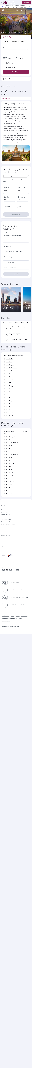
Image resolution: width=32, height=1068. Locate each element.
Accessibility (24, 616)
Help (2, 546)
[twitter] (7, 570)
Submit (16, 274)
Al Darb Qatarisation (6, 519)
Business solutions (5, 535)
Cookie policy (5, 616)
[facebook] (3, 570)
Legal (12, 616)
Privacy (17, 616)
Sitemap (21, 618)
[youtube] (14, 570)
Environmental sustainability (8, 524)
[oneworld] (6, 10)
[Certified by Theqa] (7, 556)
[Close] (1, 2)
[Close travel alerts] (29, 6)
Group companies (5, 530)
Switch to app (26, 2)
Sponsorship (4, 517)
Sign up (25, 10)
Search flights (16, 214)
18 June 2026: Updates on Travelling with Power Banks (16, 6)
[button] (16, 98)
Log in (20, 10)
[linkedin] (10, 570)
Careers (3, 512)
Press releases (4, 514)
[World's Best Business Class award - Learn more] (5, 590)
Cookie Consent (6, 621)
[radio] (9, 188)
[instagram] (17, 570)
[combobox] (15, 176)
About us (3, 509)
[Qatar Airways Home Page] (3, 10)
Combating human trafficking (9, 618)
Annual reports (5, 521)
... (5, 86)
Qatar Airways (4, 505)
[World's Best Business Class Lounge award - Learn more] (5, 597)
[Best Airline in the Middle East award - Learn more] (5, 605)
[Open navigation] (29, 10)
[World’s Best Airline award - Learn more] (5, 582)
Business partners (5, 541)
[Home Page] (2, 86)
